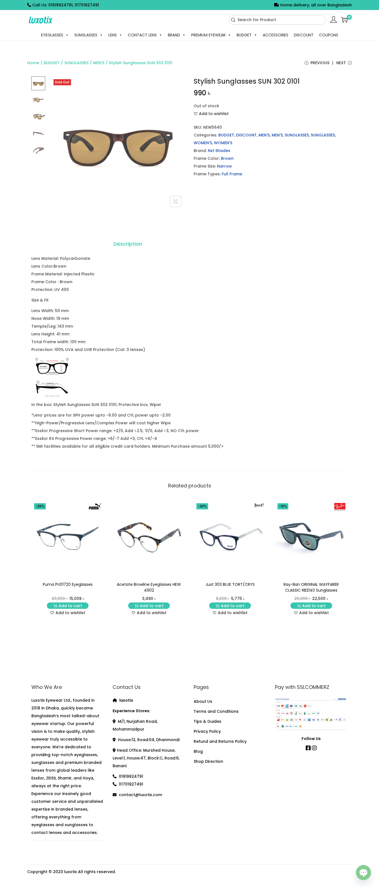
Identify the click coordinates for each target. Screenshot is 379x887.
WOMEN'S (203, 143)
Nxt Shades (219, 150)
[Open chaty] (363, 871)
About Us (203, 701)
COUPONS (328, 35)
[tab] (127, 244)
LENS (112, 35)
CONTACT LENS (142, 35)
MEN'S (98, 63)
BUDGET (244, 35)
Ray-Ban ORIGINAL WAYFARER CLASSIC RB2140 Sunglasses (311, 587)
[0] (344, 19)
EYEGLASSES (52, 35)
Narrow (224, 166)
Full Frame (232, 174)
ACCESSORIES (275, 35)
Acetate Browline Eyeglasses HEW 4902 (149, 587)
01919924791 (131, 776)
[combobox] (277, 20)
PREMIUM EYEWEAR (208, 35)
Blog (198, 751)
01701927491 (131, 784)
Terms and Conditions (216, 711)
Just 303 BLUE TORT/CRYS (230, 584)
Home (33, 63)
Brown (227, 158)
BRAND (174, 35)
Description (127, 243)
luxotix (70, 871)
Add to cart (70, 606)
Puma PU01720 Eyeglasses (68, 584)
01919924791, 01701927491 (73, 5)
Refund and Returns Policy (220, 741)
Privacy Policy (207, 731)
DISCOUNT (304, 35)
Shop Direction (208, 761)
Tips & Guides (207, 721)
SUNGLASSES (85, 35)
